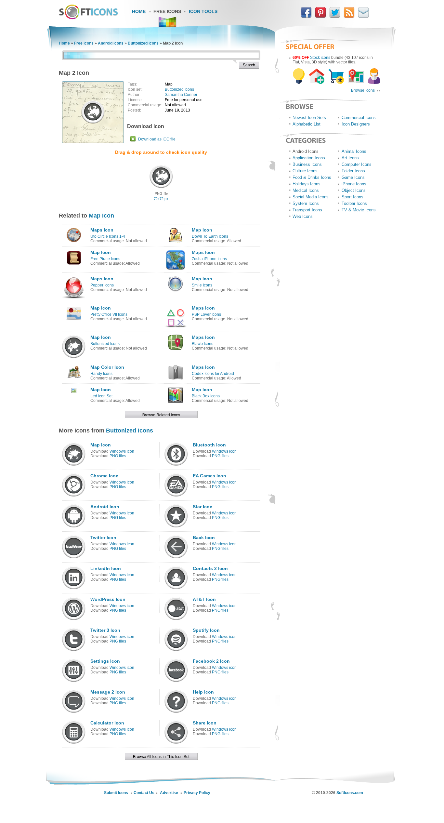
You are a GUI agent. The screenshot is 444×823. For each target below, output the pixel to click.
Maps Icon (101, 229)
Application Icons (309, 157)
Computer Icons (357, 164)
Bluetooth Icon (209, 444)
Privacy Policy (197, 792)
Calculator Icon (107, 722)
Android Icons (111, 43)
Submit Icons (116, 792)
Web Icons (303, 216)
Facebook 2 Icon (211, 661)
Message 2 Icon (107, 692)
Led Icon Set (101, 396)
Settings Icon (105, 661)
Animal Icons (354, 151)
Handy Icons (101, 373)
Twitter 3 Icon (105, 630)
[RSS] (349, 16)
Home (139, 11)
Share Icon (204, 722)
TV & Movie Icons (359, 209)
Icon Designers (356, 124)
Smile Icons (202, 285)
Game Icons (353, 177)
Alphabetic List (306, 124)
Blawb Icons (202, 343)
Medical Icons (306, 190)
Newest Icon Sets (309, 117)
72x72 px (161, 199)
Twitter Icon (103, 537)
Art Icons (350, 157)
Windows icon (122, 451)
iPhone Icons (354, 183)
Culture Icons (305, 170)
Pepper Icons (102, 285)
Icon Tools (203, 11)
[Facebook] (306, 16)
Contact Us (144, 792)
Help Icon (203, 692)
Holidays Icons (306, 183)
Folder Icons (353, 170)
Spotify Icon (206, 630)
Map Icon (101, 215)
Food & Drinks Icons (312, 177)
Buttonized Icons (143, 43)
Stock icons (320, 57)
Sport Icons (352, 196)
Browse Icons (363, 90)
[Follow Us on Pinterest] (320, 16)
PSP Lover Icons (206, 314)
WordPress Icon (107, 599)
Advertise (169, 792)
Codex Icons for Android (213, 373)
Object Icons (354, 190)
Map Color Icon (107, 367)
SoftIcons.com (349, 792)
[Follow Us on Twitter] (334, 16)
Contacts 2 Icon (210, 568)
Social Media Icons (311, 196)
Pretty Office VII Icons (108, 314)
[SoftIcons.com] (88, 17)
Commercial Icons (359, 117)
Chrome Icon (104, 475)
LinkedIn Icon (105, 568)
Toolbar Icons (354, 203)
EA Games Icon (209, 475)
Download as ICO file (157, 139)
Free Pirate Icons (105, 259)
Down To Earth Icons (210, 236)
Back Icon (204, 537)
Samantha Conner (181, 94)
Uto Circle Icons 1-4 (107, 236)
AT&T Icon (204, 599)
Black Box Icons (206, 396)
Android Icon (104, 506)
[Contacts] (363, 16)
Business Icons (307, 164)
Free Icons (167, 11)
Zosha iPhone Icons (209, 259)
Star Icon (203, 506)
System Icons (306, 203)
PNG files (118, 456)
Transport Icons (307, 209)
